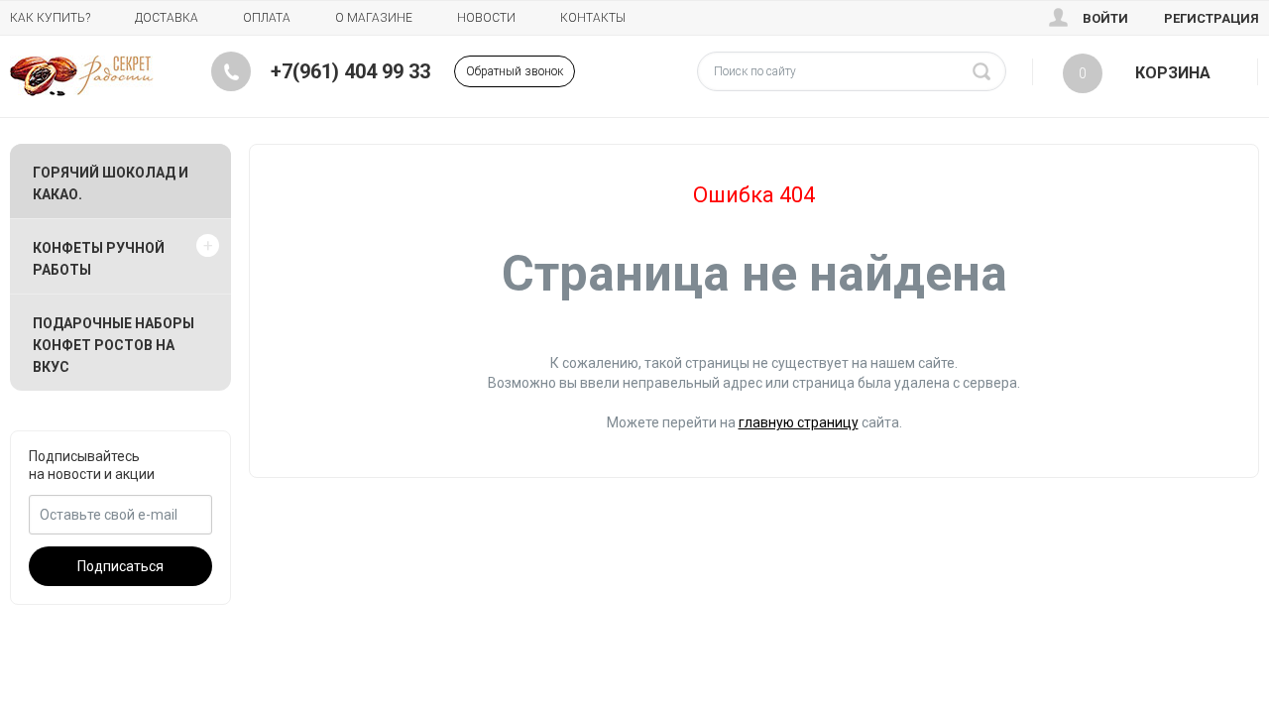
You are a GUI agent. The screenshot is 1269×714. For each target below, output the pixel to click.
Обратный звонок (514, 71)
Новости (486, 18)
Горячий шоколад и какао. (110, 183)
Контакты (593, 18)
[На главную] (82, 76)
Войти (1105, 18)
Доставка (166, 18)
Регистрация (1211, 18)
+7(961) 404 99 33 (350, 71)
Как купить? (50, 18)
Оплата (266, 18)
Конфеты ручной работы (99, 259)
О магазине (373, 18)
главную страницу (799, 422)
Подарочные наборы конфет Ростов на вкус (113, 345)
